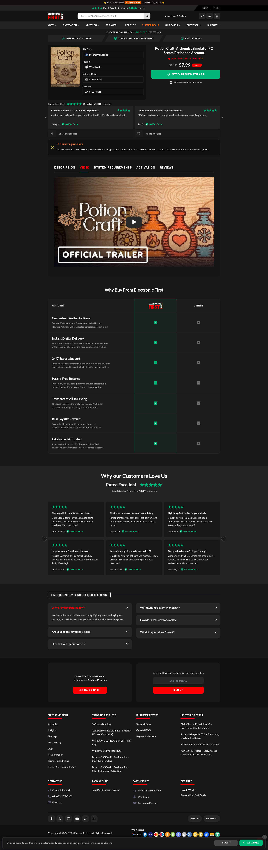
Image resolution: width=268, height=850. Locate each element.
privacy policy (77, 842)
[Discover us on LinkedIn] (94, 818)
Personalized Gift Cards (193, 795)
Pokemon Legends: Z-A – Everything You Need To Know (200, 736)
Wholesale (143, 796)
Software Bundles (101, 724)
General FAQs (143, 730)
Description (64, 167)
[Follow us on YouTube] (77, 818)
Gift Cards (171, 25)
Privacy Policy (55, 754)
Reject (226, 842)
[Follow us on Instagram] (68, 818)
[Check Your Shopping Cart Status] (217, 16)
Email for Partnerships (149, 790)
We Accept (137, 830)
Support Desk (143, 723)
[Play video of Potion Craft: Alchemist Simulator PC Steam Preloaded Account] (134, 222)
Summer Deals (150, 25)
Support (212, 25)
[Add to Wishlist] (202, 16)
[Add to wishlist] (139, 133)
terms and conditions (101, 842)
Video (84, 167)
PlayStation (70, 25)
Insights (52, 730)
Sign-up (178, 690)
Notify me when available (188, 74)
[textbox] (205, 8)
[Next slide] (222, 117)
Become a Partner (147, 803)
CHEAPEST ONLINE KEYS (133, 32)
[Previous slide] (44, 538)
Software (193, 25)
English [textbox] (217, 8)
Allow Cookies (251, 842)
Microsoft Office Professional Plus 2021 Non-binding (110, 759)
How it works (188, 789)
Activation (145, 167)
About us (53, 723)
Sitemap (52, 736)
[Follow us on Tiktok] (85, 818)
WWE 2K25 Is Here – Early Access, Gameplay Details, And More (199, 752)
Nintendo (91, 25)
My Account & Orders (175, 16)
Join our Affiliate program (106, 789)
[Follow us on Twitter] (59, 818)
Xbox (51, 25)
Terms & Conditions (58, 760)
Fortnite (130, 25)
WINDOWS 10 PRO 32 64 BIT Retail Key (111, 742)
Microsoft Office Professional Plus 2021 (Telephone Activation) (110, 769)
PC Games (111, 25)
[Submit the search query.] (147, 16)
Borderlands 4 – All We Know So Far (200, 744)
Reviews (167, 167)
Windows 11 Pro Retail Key (106, 750)
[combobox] (205, 8)
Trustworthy (54, 742)
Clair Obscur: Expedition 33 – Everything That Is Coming (196, 726)
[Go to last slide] (46, 117)
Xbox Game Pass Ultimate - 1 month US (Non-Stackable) (111, 732)
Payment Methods (146, 736)
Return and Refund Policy (62, 766)
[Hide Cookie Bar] (264, 837)
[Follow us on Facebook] (51, 818)
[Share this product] (52, 133)
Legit (50, 748)
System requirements (113, 167)
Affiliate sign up (89, 690)
